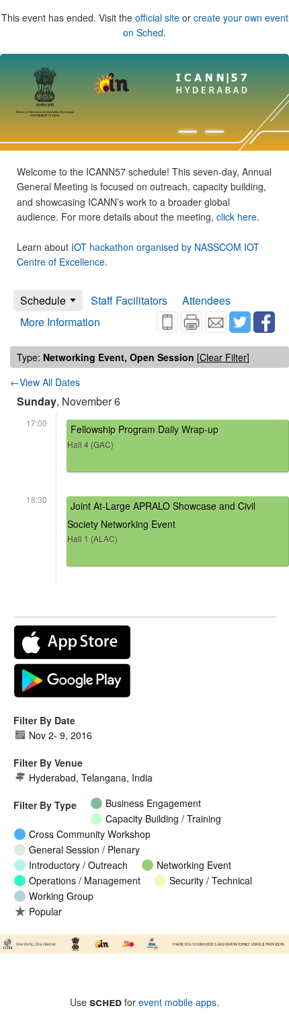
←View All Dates (45, 382)
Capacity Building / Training (163, 818)
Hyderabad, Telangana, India (91, 777)
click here (236, 216)
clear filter (223, 357)
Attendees (206, 300)
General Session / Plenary (84, 849)
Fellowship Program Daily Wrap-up (142, 435)
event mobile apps (177, 1002)
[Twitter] (240, 322)
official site (157, 17)
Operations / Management (84, 880)
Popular (45, 911)
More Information (60, 322)
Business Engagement (153, 803)
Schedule (43, 300)
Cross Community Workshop (90, 834)
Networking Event (194, 865)
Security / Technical (210, 880)
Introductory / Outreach (78, 865)
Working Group (61, 896)
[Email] (215, 322)
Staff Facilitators (129, 300)
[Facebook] (264, 322)
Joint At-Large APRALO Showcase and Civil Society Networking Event (161, 521)
